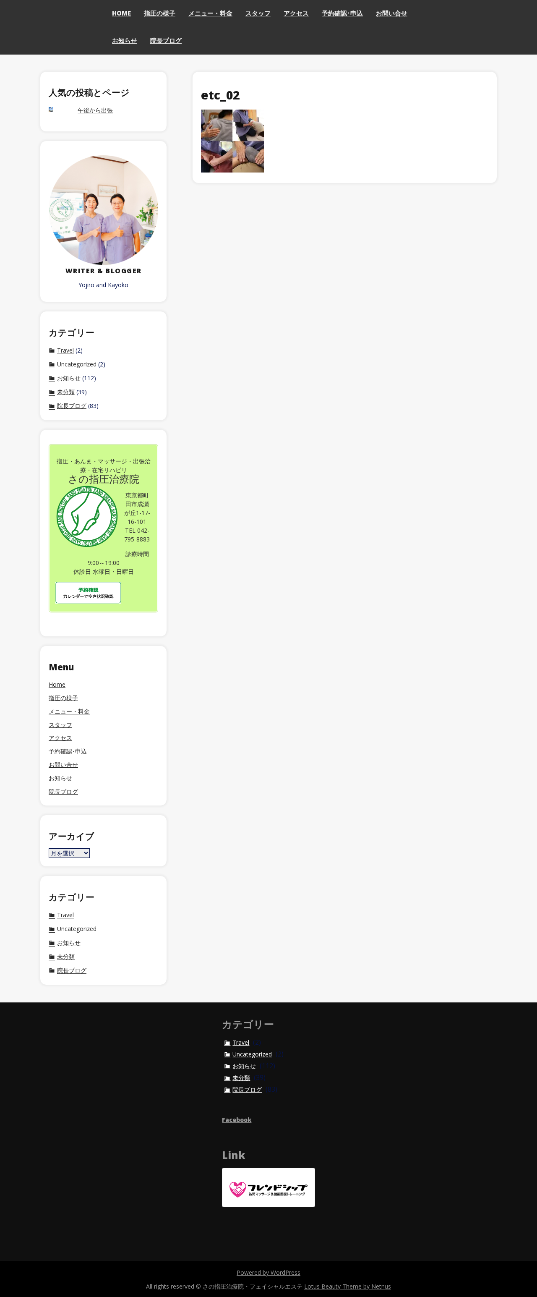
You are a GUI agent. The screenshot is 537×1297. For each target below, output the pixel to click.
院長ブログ (166, 40)
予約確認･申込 (342, 13)
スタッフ (258, 13)
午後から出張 (95, 110)
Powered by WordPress (268, 1272)
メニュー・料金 (210, 13)
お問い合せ (391, 13)
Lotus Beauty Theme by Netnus (347, 1286)
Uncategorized (76, 364)
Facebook (236, 1120)
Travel (65, 350)
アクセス (296, 13)
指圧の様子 (159, 13)
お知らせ (124, 40)
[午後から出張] (59, 110)
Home (121, 13)
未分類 (66, 392)
